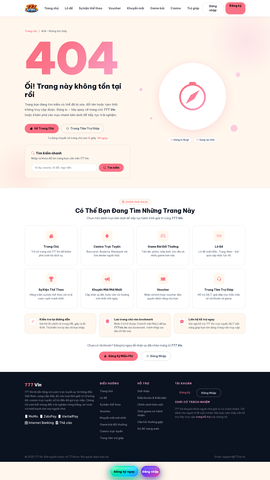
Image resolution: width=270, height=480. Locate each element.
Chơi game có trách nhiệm (150, 413)
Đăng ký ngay (124, 471)
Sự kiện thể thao (90, 8)
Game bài (157, 8)
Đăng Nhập (158, 356)
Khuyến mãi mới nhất (113, 418)
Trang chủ (51, 8)
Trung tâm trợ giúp (112, 438)
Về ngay (102, 138)
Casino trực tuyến (111, 431)
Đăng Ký (184, 392)
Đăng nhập (213, 8)
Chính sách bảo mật (150, 404)
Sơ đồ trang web (148, 428)
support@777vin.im (233, 456)
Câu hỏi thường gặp (150, 422)
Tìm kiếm (113, 167)
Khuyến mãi (135, 8)
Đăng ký (235, 6)
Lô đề (69, 8)
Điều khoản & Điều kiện (151, 398)
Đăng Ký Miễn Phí (121, 356)
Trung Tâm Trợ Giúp (84, 128)
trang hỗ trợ (203, 416)
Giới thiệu (143, 391)
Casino (176, 8)
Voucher (115, 8)
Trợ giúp (193, 8)
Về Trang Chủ (44, 128)
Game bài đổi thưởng (113, 424)
